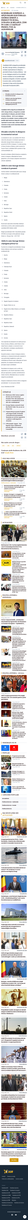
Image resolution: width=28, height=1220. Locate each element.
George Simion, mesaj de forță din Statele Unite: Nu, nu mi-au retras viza (15, 407)
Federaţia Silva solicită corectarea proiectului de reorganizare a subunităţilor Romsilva (12, 926)
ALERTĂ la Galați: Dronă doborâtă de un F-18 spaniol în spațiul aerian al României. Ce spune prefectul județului (13, 1041)
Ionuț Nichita (23, 893)
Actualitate (12, 7)
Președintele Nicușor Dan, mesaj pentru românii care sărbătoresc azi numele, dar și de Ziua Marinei (13, 1125)
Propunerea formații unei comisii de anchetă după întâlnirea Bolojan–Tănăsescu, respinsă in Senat (13, 480)
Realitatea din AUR (22, 837)
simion (18, 445)
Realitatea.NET (5, 1188)
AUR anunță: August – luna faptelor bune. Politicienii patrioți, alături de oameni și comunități (14, 426)
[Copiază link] (22, 52)
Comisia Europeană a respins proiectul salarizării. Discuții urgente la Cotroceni (18, 706)
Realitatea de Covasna (7, 1205)
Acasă (4, 7)
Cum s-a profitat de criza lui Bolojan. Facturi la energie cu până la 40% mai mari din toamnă (15, 513)
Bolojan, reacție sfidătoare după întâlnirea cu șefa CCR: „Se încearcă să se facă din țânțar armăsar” (13, 983)
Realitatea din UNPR (16, 1192)
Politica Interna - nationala (8, 482)
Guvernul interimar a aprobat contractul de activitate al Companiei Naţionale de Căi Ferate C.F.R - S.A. (19, 589)
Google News (9, 452)
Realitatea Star (5, 1190)
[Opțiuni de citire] (24, 1216)
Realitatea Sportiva (14, 1188)
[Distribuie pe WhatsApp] (22, 55)
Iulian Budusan (23, 1036)
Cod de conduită (19, 1179)
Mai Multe (14, 1160)
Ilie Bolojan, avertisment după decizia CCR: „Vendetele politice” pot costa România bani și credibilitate (13, 898)
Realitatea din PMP (6, 1200)
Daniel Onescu (15, 52)
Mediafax (14, 1200)
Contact (3, 1176)
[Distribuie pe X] (25, 55)
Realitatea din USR (6, 1192)
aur (13, 445)
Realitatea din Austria (19, 1202)
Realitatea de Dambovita (7, 1202)
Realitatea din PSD (17, 1195)
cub (8, 445)
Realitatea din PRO (6, 1197)
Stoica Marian (23, 865)
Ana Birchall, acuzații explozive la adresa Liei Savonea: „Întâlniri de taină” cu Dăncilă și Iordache (19, 735)
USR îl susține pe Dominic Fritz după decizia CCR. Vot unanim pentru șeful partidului (13, 697)
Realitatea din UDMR (6, 1195)
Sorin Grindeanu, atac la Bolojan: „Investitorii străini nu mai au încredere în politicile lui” (19, 725)
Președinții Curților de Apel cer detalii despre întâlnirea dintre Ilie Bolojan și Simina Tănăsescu (13, 1011)
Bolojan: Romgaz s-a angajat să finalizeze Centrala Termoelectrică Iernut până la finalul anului (14, 496)
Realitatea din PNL (16, 1197)
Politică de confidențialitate (8, 1179)
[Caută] (20, 3)
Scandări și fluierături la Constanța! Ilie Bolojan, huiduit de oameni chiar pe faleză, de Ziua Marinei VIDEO (13, 1097)
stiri (3, 445)
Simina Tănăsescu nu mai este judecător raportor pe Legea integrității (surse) (13, 504)
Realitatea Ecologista (15, 1190)
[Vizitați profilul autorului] (2, 53)
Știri (7, 7)
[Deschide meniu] (25, 3)
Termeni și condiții (11, 1176)
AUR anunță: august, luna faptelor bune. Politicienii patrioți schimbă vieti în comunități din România (19, 631)
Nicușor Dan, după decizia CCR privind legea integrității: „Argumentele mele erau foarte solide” (18, 715)
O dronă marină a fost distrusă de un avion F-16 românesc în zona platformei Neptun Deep (13, 869)
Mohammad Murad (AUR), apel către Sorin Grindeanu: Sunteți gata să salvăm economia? (15, 487)
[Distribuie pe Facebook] (25, 52)
